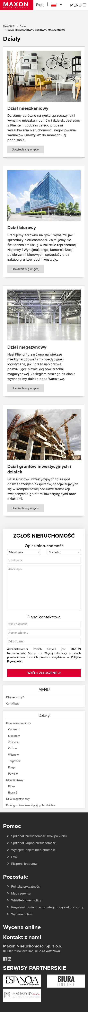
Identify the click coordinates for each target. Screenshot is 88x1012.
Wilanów (13, 755)
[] (42, 5)
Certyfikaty (12, 703)
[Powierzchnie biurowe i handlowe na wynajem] (66, 980)
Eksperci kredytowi (24, 863)
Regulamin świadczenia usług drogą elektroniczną (47, 907)
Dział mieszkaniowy (18, 723)
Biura (11, 786)
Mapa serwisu (21, 893)
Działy (44, 715)
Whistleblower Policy (26, 900)
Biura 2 (12, 792)
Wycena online (22, 914)
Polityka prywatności (26, 886)
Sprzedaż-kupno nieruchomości (33, 843)
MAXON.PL (9, 26)
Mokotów (14, 736)
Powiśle (13, 774)
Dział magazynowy (18, 799)
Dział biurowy (14, 780)
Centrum (13, 729)
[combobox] (24, 552)
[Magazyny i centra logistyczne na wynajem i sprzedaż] (22, 995)
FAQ (14, 856)
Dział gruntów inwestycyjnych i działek (30, 805)
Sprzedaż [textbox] (55, 552)
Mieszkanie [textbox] (16, 552)
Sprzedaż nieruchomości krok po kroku (39, 836)
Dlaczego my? (15, 697)
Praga (11, 767)
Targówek (14, 761)
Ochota (12, 748)
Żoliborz (13, 742)
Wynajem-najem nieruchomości (33, 849)
